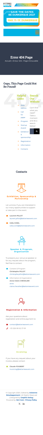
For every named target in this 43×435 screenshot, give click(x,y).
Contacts (24, 149)
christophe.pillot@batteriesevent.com (25, 274)
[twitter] (19, 404)
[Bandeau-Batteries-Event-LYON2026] (21, 4)
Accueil (8, 61)
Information (25, 145)
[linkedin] (24, 404)
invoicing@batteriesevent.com (22, 369)
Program (24, 121)
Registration (26, 141)
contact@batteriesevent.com (21, 324)
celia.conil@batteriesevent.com (22, 226)
